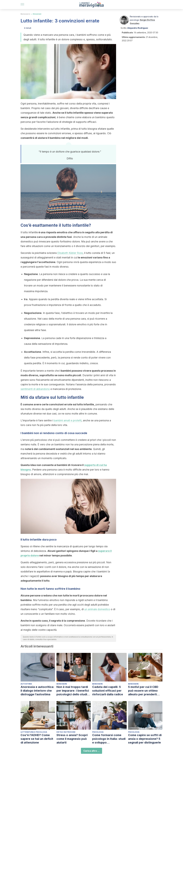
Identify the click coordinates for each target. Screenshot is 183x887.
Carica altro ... (91, 750)
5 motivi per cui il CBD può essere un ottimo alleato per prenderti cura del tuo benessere (144, 690)
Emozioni (37, 14)
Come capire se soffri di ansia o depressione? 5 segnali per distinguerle (145, 738)
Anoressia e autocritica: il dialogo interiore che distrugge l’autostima (37, 690)
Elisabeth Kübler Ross (70, 252)
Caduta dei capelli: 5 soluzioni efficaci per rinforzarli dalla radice (107, 690)
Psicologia (98, 732)
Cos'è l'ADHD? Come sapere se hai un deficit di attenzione (37, 738)
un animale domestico (97, 609)
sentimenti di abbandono (35, 388)
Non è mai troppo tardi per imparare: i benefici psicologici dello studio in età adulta (72, 690)
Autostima (26, 684)
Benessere (25, 14)
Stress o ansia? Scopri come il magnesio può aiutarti (72, 738)
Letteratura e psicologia (34, 732)
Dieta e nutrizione (65, 732)
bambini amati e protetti (67, 420)
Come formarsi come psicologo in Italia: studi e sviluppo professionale (109, 738)
